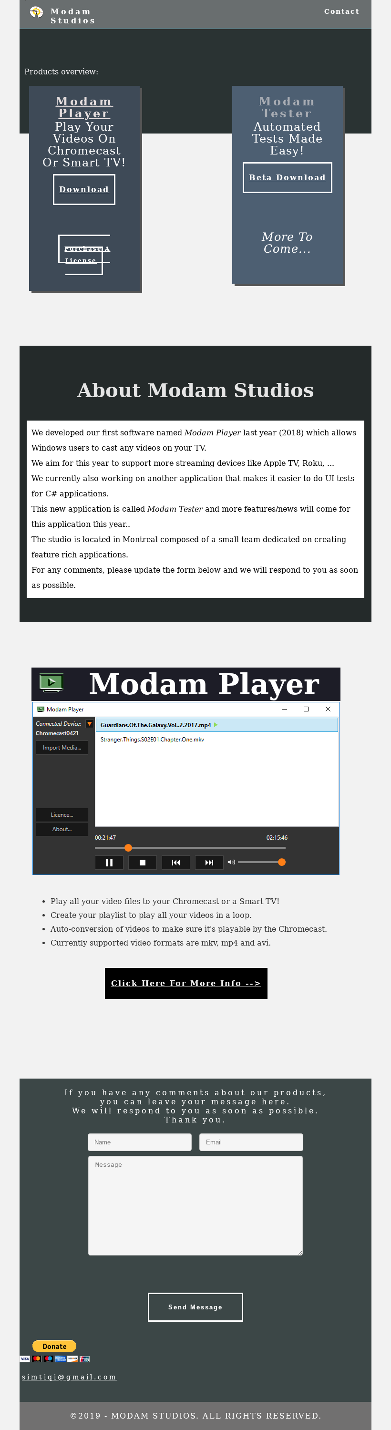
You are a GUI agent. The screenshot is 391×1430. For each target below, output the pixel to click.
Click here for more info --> (186, 983)
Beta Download (287, 177)
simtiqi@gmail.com (69, 1377)
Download (84, 189)
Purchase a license (87, 255)
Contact (342, 11)
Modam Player (84, 107)
